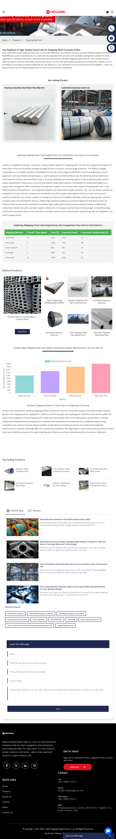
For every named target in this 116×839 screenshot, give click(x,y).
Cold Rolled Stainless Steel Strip (71, 613)
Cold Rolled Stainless (15, 613)
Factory (6, 802)
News (5, 807)
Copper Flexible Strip (65, 625)
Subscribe (74, 767)
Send (58, 708)
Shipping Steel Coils (33, 40)
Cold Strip (71, 619)
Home (4, 40)
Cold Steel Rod (56, 619)
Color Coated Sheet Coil (89, 619)
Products (16, 40)
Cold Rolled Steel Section (17, 619)
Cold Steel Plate (38, 619)
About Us (6, 796)
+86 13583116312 (67, 781)
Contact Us (7, 812)
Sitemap (58, 833)
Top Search (49, 833)
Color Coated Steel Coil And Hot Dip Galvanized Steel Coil (29, 625)
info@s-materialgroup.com (70, 790)
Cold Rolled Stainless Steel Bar (41, 613)
